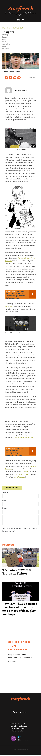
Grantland (26, 471)
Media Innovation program (24, 437)
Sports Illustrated (19, 477)
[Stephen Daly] (8, 90)
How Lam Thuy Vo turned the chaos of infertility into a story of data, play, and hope (19, 609)
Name (5, 508)
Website (5, 492)
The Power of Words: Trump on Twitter (16, 571)
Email (4, 500)
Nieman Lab (9, 306)
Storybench (20, 8)
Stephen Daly (22, 90)
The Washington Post (22, 474)
